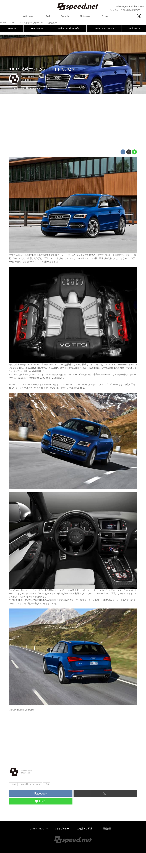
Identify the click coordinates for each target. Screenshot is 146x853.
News (10, 28)
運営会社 (107, 828)
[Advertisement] (73, 122)
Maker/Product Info (68, 28)
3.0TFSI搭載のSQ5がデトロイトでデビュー (44, 69)
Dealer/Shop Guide (104, 28)
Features (36, 28)
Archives (133, 28)
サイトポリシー (61, 828)
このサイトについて (39, 828)
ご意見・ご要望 (84, 828)
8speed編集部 (28, 77)
